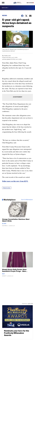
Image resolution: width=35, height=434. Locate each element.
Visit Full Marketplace (27, 199)
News (4, 15)
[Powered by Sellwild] (30, 303)
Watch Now (30, 2)
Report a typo (6, 187)
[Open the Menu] (3, 2)
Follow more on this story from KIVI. (15, 181)
